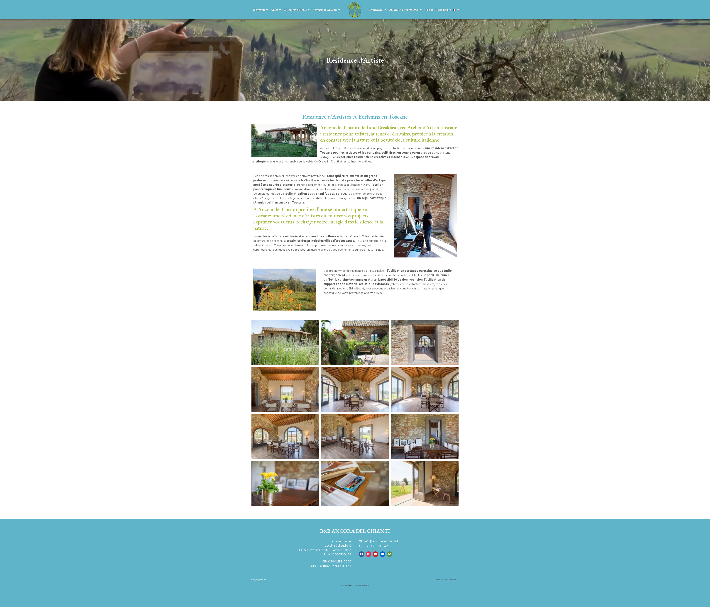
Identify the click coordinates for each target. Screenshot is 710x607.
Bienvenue (259, 10)
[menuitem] (456, 9)
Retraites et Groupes (324, 10)
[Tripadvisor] (389, 554)
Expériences (376, 10)
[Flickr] (382, 554)
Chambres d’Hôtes (295, 10)
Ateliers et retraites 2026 (404, 10)
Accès (274, 10)
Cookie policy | (348, 585)
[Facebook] (361, 554)
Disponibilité (443, 10)
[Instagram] (368, 554)
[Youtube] (375, 554)
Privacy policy (362, 585)
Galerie (428, 10)
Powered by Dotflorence (447, 580)
